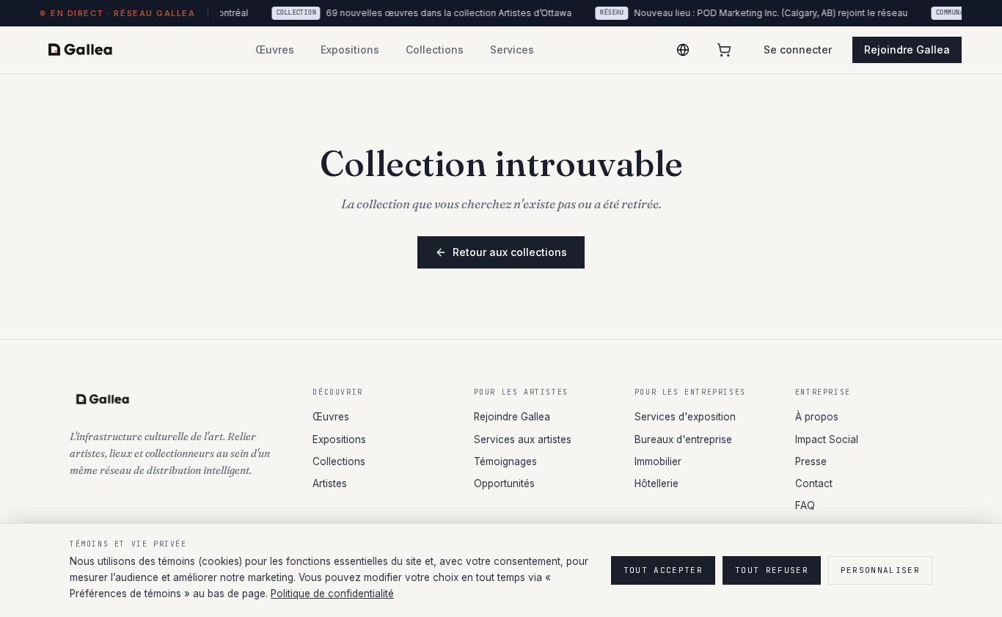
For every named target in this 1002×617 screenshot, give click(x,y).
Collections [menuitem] (435, 49)
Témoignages (505, 461)
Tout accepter (663, 570)
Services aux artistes (522, 439)
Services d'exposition (685, 417)
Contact (814, 483)
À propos (816, 417)
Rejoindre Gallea (907, 49)
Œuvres (330, 417)
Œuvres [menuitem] (274, 49)
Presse (811, 461)
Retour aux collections (510, 252)
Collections (338, 461)
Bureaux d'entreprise (683, 439)
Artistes (329, 483)
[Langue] (683, 50)
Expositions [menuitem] (350, 49)
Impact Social (826, 439)
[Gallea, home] (80, 49)
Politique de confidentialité (332, 593)
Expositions (339, 439)
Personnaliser (880, 570)
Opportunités (504, 483)
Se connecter (798, 49)
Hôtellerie (657, 483)
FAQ (805, 505)
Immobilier (658, 461)
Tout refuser (771, 570)
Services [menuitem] (512, 49)
